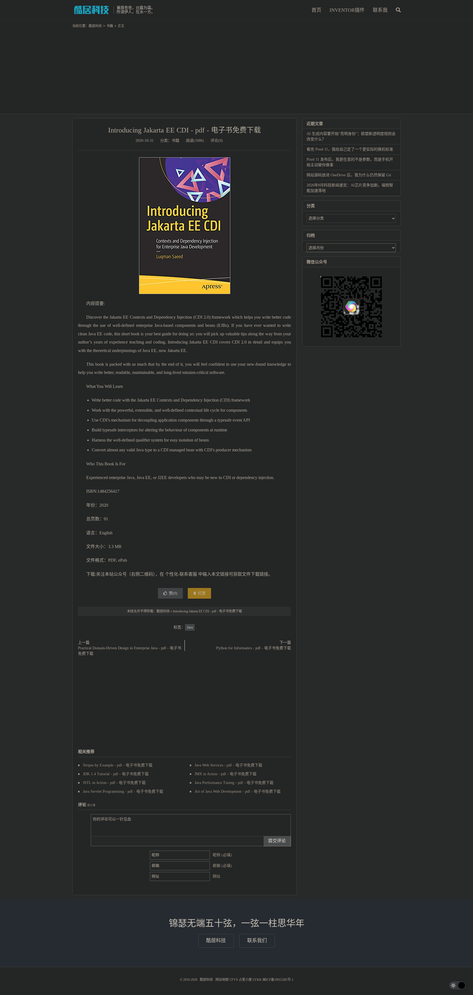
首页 (316, 10)
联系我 (380, 10)
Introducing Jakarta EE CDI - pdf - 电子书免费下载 (184, 130)
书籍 (109, 26)
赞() (173, 593)
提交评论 (277, 840)
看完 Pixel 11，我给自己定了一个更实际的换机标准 (350, 149)
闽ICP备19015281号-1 (278, 980)
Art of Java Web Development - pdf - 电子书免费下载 (238, 791)
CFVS (233, 980)
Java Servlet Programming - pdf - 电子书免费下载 (123, 791)
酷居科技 (91, 9)
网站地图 (222, 980)
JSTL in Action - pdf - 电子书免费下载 (114, 783)
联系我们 (257, 940)
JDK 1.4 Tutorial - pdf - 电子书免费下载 (116, 774)
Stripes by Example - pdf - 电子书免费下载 (117, 765)
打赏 (201, 593)
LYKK (257, 980)
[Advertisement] (236, 68)
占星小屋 (245, 980)
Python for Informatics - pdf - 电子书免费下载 (253, 648)
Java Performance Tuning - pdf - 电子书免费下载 (234, 783)
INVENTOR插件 (347, 10)
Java (190, 627)
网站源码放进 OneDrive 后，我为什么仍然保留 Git (349, 175)
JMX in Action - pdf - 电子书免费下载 (225, 774)
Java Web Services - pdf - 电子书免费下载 (228, 765)
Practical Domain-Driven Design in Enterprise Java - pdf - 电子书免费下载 (129, 651)
